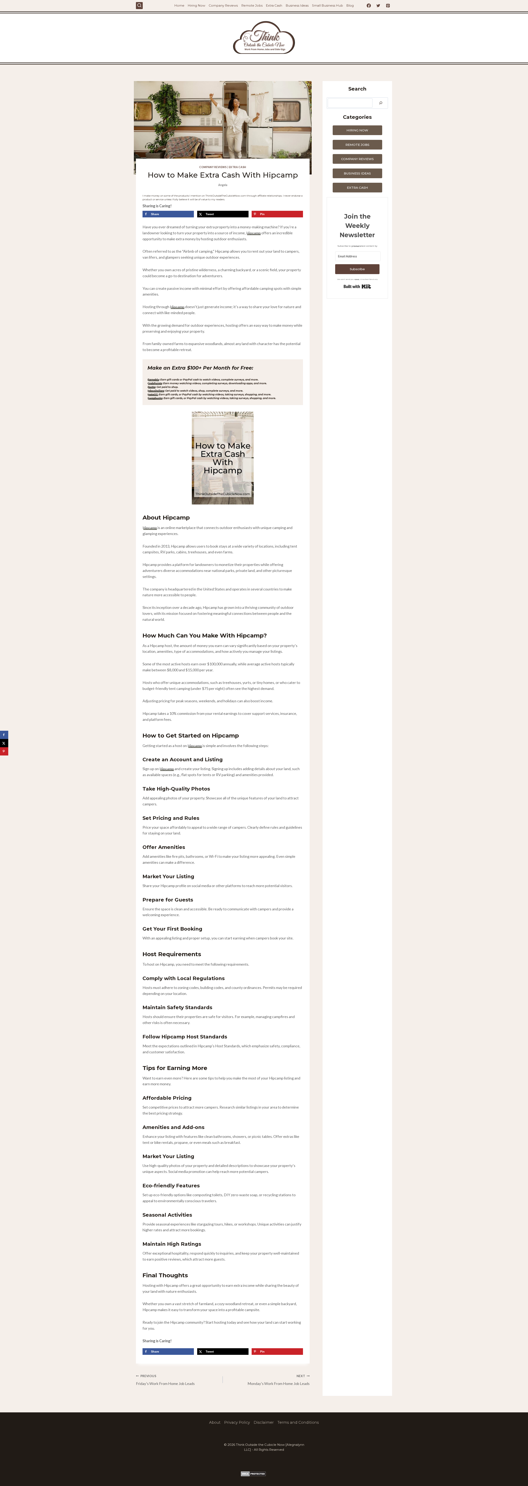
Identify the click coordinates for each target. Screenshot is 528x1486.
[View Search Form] (139, 5)
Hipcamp (253, 233)
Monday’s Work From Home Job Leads (279, 1380)
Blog (350, 5)
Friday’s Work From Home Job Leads (165, 1380)
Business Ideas (297, 5)
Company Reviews (223, 5)
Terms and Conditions (298, 1422)
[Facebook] (369, 5)
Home (179, 5)
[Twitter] (378, 5)
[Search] (381, 103)
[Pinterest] (388, 5)
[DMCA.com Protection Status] (264, 1473)
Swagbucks (154, 398)
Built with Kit (357, 286)
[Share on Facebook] (4, 735)
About (214, 1422)
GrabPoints (154, 383)
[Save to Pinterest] (4, 751)
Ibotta (151, 387)
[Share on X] (4, 743)
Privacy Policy (237, 1422)
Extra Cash (274, 5)
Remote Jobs (252, 5)
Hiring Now (196, 5)
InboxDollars (155, 390)
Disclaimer (264, 1422)
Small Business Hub (327, 5)
